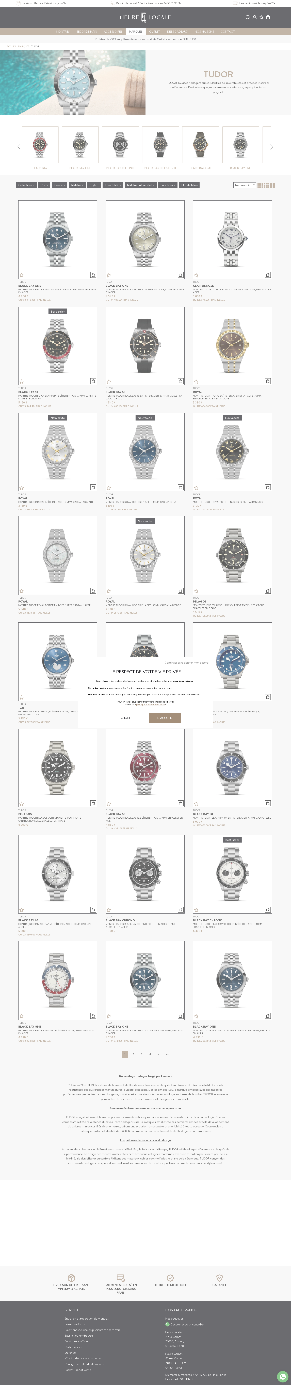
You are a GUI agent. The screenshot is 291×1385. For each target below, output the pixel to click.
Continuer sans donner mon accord (186, 662)
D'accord (164, 718)
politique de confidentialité (150, 704)
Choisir (126, 718)
